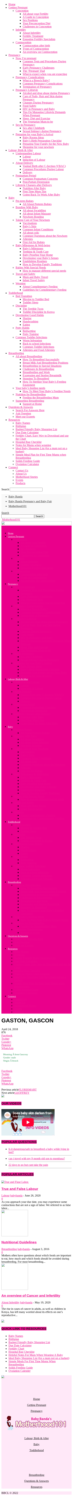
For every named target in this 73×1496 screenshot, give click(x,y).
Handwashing (30, 321)
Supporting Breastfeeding (30, 400)
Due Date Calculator (27, 432)
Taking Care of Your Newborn (33, 219)
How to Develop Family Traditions (42, 264)
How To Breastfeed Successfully (41, 359)
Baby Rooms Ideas (33, 137)
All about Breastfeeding (29, 356)
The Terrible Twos (33, 308)
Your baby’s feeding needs (30, 388)
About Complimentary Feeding (40, 286)
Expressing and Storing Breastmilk (42, 375)
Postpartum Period (26, 175)
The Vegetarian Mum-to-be (38, 121)
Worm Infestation (32, 340)
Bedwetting (29, 330)
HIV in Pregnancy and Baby (39, 108)
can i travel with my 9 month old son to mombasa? (37, 1158)
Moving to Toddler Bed (36, 299)
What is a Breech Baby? (36, 80)
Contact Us (22, 470)
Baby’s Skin (29, 226)
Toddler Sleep (30, 302)
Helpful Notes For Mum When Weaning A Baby (36, 1354)
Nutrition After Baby (34, 188)
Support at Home (32, 403)
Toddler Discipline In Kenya (39, 311)
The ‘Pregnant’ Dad (34, 70)
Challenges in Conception (37, 26)
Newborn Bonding (33, 216)
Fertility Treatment (33, 36)
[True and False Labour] (15, 1181)
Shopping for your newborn (38, 147)
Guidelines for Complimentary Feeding (44, 289)
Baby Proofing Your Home (38, 254)
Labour (27, 156)
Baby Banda (16, 496)
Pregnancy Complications (30, 77)
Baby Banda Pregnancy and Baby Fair (30, 501)
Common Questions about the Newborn (45, 235)
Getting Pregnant (18, 7)
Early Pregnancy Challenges (38, 67)
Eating (26, 324)
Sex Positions (30, 20)
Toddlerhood (16, 292)
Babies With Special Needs (31, 267)
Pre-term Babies (24, 200)
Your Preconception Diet (36, 23)
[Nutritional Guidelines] (14, 1235)
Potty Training (31, 334)
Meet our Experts (25, 416)
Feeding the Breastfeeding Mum (41, 397)
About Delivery (24, 162)
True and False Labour (19, 1189)
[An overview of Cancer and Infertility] (14, 1288)
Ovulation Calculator (27, 464)
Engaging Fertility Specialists (39, 39)
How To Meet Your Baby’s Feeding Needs (47, 391)
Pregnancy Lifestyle (27, 89)
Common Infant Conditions (38, 229)
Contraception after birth (36, 45)
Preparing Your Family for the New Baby (46, 143)
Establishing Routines (35, 261)
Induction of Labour (34, 159)
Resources (14, 419)
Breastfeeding (16, 353)
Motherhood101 (18, 506)
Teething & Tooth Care (36, 251)
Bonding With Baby (27, 207)
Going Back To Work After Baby (41, 194)
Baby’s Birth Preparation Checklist (42, 140)
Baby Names (23, 422)
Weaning (21, 283)
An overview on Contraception (40, 51)
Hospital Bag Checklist (28, 441)
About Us (21, 473)
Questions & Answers (21, 407)
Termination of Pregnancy (37, 86)
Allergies (28, 238)
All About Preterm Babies (37, 204)
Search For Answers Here (30, 410)
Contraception (23, 42)
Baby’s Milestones (33, 248)
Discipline (21, 305)
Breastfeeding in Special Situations (42, 365)
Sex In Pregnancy (25, 124)
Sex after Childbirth (34, 128)
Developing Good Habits (30, 315)
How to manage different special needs (44, 270)
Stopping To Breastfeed (36, 378)
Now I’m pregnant (26, 58)
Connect (13, 467)
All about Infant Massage (37, 213)
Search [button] (5, 512)
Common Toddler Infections (31, 337)
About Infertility (32, 32)
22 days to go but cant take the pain (28, 1164)
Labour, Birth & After (21, 150)
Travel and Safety (25, 273)
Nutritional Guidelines (19, 1242)
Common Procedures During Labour (43, 169)
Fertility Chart (16, 1348)
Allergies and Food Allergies (39, 349)
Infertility (21, 29)
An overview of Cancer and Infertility (30, 1295)
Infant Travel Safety (34, 280)
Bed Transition (24, 296)
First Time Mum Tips (34, 191)
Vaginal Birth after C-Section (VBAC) (44, 166)
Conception (22, 10)
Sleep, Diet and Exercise (36, 118)
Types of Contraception (36, 48)
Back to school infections (37, 343)
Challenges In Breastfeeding (38, 369)
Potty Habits (22, 327)
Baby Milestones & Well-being (33, 245)
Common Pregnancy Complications (43, 83)
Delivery (27, 172)
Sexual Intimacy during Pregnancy (42, 131)
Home (12, 4)
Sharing (27, 318)
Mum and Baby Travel (35, 277)
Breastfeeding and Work (36, 372)
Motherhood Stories (27, 476)
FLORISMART (28, 1089)
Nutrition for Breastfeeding (31, 394)
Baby (12, 197)
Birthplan (21, 426)
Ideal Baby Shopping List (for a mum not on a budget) (39, 1358)
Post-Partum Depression (36, 181)
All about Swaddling (34, 210)
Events (19, 480)
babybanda (16, 1195)
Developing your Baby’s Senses (40, 258)
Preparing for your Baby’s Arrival (34, 134)
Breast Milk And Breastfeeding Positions (45, 362)
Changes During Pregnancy (38, 102)
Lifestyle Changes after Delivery (34, 185)
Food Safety (29, 105)
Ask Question (23, 413)
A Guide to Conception (36, 17)
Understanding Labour (28, 153)
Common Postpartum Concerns (40, 178)
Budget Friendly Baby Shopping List (36, 429)
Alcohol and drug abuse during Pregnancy (46, 93)
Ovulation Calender (19, 1370)
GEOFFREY (21, 1092)
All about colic (31, 232)
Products (20, 483)
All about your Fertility (35, 13)
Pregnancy (14, 55)
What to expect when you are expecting (45, 74)
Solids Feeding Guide (28, 460)
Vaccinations (30, 223)
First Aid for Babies (34, 242)
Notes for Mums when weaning (33, 445)
